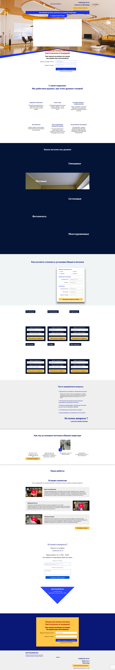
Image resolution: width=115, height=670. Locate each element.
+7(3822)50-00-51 (83, 2)
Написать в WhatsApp (81, 5)
